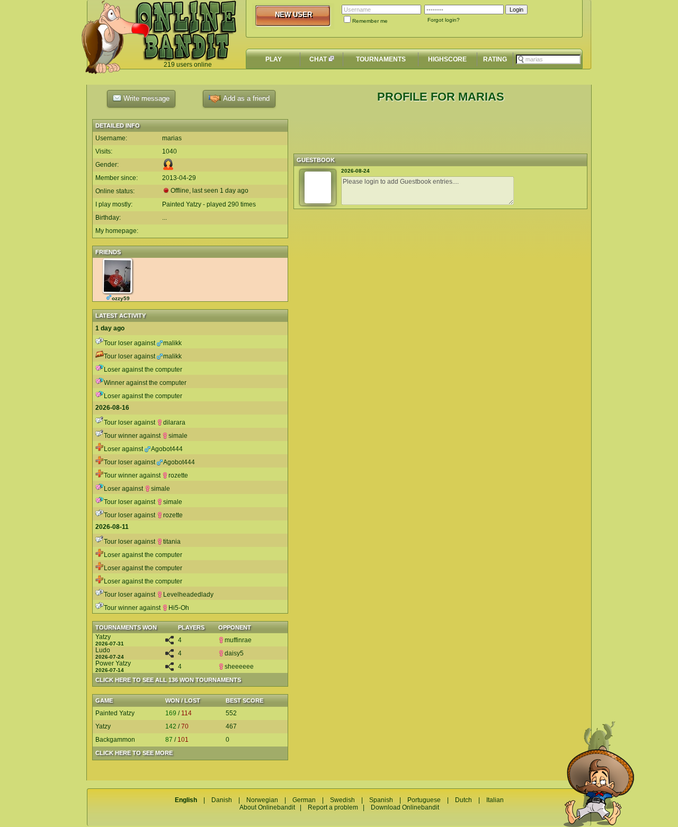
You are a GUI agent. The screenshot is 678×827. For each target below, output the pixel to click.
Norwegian (262, 800)
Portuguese (424, 800)
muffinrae (238, 640)
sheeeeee (239, 666)
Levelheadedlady (188, 594)
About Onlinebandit (267, 807)
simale (178, 435)
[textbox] (548, 59)
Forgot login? (443, 20)
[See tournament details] (169, 642)
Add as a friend (245, 98)
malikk (172, 343)
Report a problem (333, 807)
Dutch (463, 800)
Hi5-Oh (178, 608)
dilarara (174, 422)
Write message (145, 98)
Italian (495, 800)
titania (172, 541)
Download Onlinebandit (405, 807)
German (304, 800)
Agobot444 (167, 449)
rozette (178, 475)
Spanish (381, 800)
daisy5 (234, 653)
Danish (221, 800)
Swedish (342, 800)
